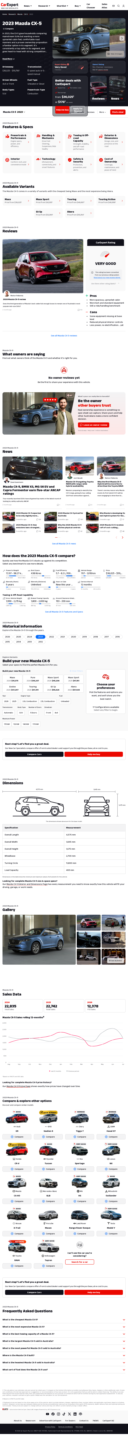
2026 (7, 636)
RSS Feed (79, 1427)
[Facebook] (53, 1414)
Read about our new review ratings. (107, 278)
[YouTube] (47, 1414)
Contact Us (83, 1421)
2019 (84, 636)
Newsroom (30, 1421)
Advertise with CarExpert (50, 1421)
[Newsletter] (113, 5)
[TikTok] (64, 1414)
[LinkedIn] (75, 1414)
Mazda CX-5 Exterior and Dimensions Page (27, 884)
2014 (18, 641)
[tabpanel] (64, 283)
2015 (7, 641)
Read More (7, 59)
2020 (73, 636)
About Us (18, 1421)
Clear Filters (77, 671)
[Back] (116, 537)
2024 (29, 636)
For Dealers (70, 1421)
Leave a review (103, 70)
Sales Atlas (104, 6)
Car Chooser (91, 6)
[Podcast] (80, 1414)
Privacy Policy (50, 1427)
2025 (18, 636)
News (27, 6)
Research (43, 6)
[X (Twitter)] (69, 1414)
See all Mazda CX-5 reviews (64, 335)
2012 (40, 641)
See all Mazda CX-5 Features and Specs (64, 611)
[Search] (118, 5)
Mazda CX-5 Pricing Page (18, 1086)
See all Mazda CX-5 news (64, 543)
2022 (51, 636)
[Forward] (123, 537)
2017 (106, 636)
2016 (117, 636)
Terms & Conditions (65, 1427)
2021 (62, 636)
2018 (95, 636)
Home (4, 14)
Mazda (20, 14)
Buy (77, 6)
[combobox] (21, 111)
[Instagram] (58, 1414)
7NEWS (95, 1421)
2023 (40, 636)
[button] (98, 89)
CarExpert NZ (108, 1421)
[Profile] (123, 5)
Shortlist (61, 6)
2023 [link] (31, 14)
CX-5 (26, 14)
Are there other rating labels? (103, 284)
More (101, 112)
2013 (29, 641)
